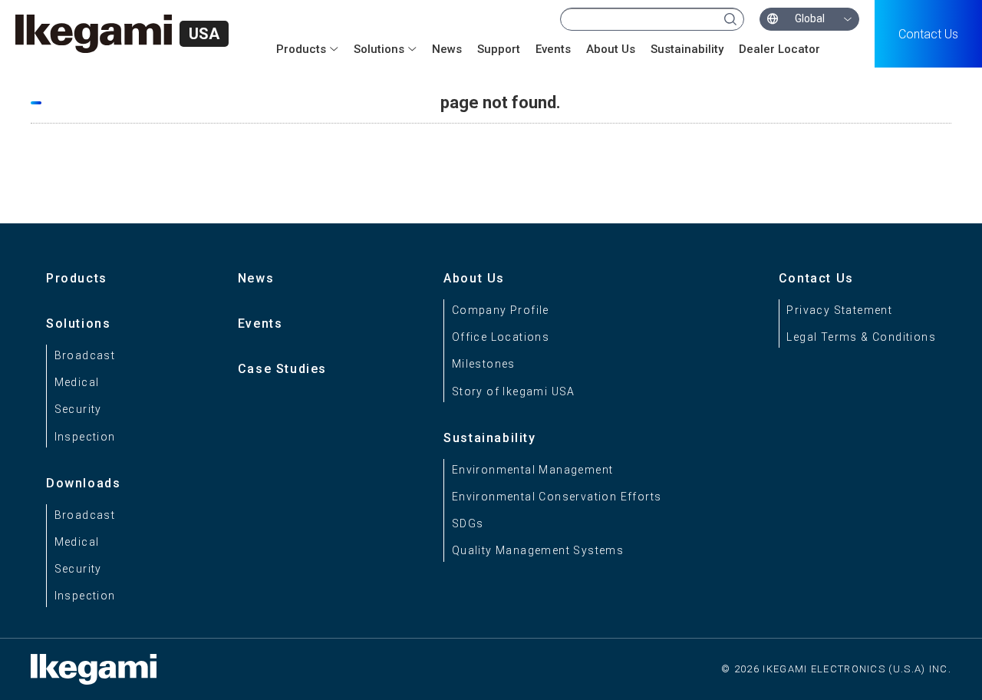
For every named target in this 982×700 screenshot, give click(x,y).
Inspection (85, 437)
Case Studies (282, 369)
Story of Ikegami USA (513, 391)
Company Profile (500, 310)
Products (76, 278)
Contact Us (928, 34)
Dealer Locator (779, 49)
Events (553, 49)
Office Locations (500, 337)
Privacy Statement (839, 310)
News (447, 49)
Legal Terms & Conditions (861, 337)
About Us (610, 49)
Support (498, 49)
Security (78, 409)
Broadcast (85, 355)
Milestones (484, 364)
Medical (77, 382)
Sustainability (687, 49)
